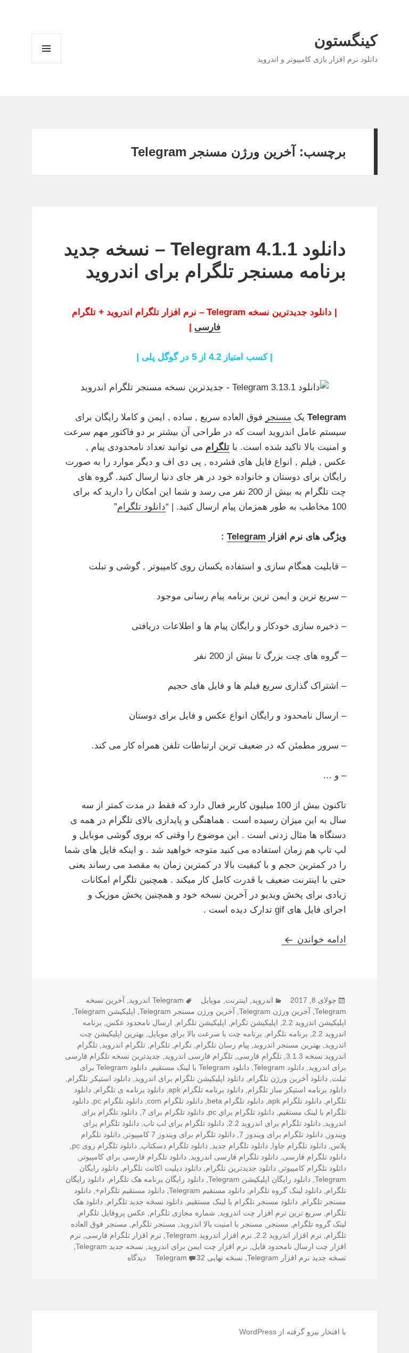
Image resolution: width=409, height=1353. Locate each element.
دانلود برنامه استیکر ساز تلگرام (297, 1089)
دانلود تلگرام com (175, 1101)
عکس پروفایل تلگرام (112, 1213)
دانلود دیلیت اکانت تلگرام (161, 1168)
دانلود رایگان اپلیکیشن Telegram (259, 1179)
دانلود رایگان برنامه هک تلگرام (156, 1179)
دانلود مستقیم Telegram (207, 1190)
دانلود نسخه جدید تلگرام (145, 1201)
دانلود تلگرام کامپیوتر (313, 1168)
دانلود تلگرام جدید (240, 1145)
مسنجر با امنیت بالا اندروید (221, 1224)
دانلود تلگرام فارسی (314, 1157)
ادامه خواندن (314, 940)
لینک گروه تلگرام (319, 1224)
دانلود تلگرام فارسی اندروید (234, 1157)
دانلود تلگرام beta (235, 1101)
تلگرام (218, 447)
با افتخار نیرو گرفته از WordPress (292, 1331)
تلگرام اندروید (123, 1045)
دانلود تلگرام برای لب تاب (183, 1123)
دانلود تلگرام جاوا (299, 1145)
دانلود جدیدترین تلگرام (241, 1168)
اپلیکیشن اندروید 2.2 (314, 1022)
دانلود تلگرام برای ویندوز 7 (281, 1134)
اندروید (262, 1000)
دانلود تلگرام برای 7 (173, 1112)
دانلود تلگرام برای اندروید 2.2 (274, 1123)
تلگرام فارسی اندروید (199, 1056)
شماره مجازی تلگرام (182, 1213)
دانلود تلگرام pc (118, 1101)
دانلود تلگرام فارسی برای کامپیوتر (132, 1157)
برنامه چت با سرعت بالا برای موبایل (205, 1033)
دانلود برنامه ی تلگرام (129, 1089)
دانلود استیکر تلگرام (99, 1078)
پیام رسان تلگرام (222, 1045)
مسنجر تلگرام (154, 1224)
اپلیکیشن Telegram (104, 1011)
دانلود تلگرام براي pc (241, 1112)
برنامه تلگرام (287, 1033)
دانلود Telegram (278, 1067)
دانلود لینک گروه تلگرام (285, 1190)
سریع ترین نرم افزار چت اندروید (270, 1213)
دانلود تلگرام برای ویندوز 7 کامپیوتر (180, 1134)
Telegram (246, 536)
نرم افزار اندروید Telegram (209, 1235)
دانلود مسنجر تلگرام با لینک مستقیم (242, 1201)
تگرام (183, 1045)
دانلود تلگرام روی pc (104, 1145)
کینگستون (346, 40)
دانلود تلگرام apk (295, 1101)
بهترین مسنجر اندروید (287, 1045)
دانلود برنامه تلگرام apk (205, 1089)
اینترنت (236, 1000)
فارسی (207, 327)
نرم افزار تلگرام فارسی (123, 1235)
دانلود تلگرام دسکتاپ (174, 1145)
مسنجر (278, 417)
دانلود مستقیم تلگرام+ (130, 1190)
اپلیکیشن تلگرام (201, 1022)
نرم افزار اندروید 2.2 (289, 1235)
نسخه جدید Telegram (109, 1246)
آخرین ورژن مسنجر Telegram (187, 1011)
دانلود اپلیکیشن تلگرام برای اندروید (189, 1078)
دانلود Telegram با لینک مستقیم (200, 1067)
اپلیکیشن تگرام (254, 1022)
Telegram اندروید (156, 1000)
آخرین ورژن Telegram (274, 1011)
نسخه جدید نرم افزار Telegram (296, 1257)
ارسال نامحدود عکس (139, 1022)
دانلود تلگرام (141, 507)
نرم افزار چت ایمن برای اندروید (198, 1246)
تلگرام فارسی (259, 1056)
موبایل (211, 1000)
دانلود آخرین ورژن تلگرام (288, 1078)
